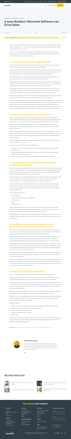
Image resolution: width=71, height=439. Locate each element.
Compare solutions (10, 425)
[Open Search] (44, 5)
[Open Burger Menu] (66, 5)
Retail (7, 413)
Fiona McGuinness (7, 18)
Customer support (25, 421)
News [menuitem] (41, 1)
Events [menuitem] (37, 1)
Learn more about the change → (52, 37)
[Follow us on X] (12, 1)
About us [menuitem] (26, 1)
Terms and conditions (41, 427)
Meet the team (24, 413)
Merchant (8, 410)
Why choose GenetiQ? (26, 412)
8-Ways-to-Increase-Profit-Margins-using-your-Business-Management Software (33, 327)
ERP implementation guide (42, 410)
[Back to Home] (7, 5)
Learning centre (40, 413)
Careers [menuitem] (44, 1)
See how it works (51, 5)
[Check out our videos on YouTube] (6, 1)
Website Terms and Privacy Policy (40, 433)
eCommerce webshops (24, 47)
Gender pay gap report (42, 428)
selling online (15, 51)
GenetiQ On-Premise (10, 422)
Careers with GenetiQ (41, 421)
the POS (21, 180)
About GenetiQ (24, 410)
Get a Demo (60, 5)
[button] (2, 436)
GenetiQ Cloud (9, 420)
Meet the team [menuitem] (32, 1)
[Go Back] (35, 32)
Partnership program (25, 424)
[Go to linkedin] (24, 352)
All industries (8, 415)
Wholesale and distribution (11, 412)
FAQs (38, 416)
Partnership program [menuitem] (52, 1)
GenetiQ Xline (9, 423)
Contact (23, 423)
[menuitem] (62, 1)
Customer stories (40, 412)
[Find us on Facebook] (8, 1)
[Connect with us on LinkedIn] (4, 1)
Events (22, 414)
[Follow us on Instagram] (10, 1)
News (22, 416)
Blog (38, 414)
